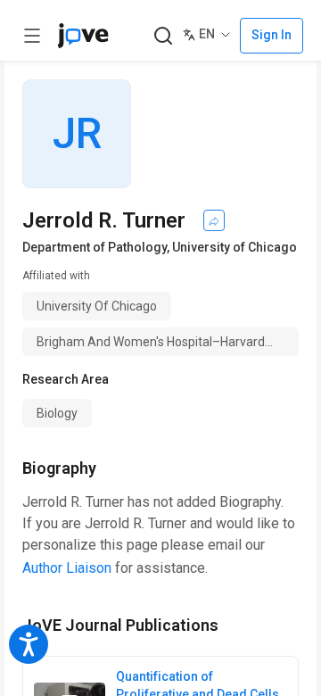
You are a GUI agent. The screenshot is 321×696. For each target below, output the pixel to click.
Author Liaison (66, 567)
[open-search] (163, 36)
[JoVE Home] (83, 35)
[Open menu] (32, 35)
